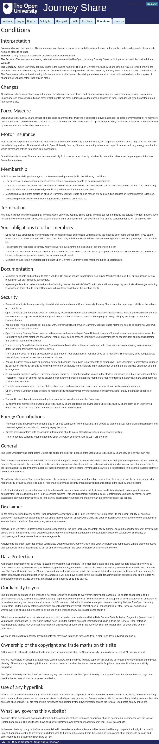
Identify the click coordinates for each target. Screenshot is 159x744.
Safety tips (46, 21)
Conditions (103, 21)
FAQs (75, 21)
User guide (62, 21)
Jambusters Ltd (27, 741)
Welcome (8, 21)
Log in (153, 8)
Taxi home (87, 21)
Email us (119, 21)
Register (152, 4)
